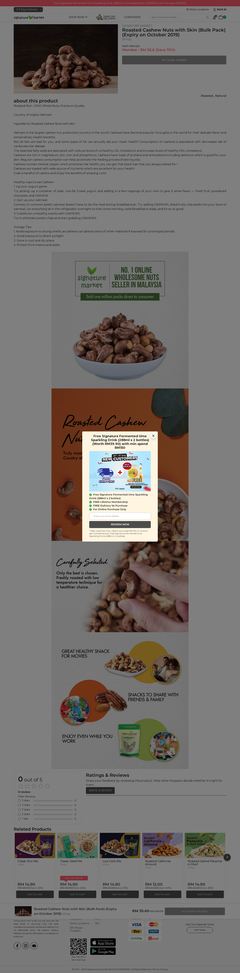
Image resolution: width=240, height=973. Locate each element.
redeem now (120, 524)
